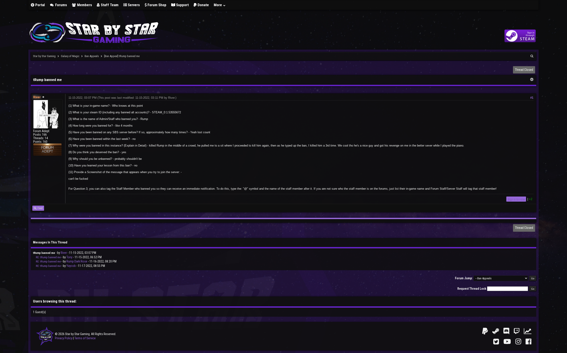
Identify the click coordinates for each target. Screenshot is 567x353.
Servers (133, 5)
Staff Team (109, 5)
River (171, 97)
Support (182, 5)
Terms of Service (85, 338)
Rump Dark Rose (76, 261)
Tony (69, 257)
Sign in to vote (516, 199)
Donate (203, 5)
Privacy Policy (63, 338)
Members (84, 5)
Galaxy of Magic (70, 56)
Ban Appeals (92, 56)
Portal (39, 5)
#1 (531, 97)
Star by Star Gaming (44, 56)
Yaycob (71, 266)
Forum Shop (156, 5)
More (218, 5)
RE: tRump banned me (48, 257)
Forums (60, 5)
